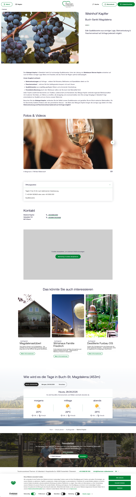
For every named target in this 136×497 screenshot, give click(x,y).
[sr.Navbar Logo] (68, 4)
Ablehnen (119, 488)
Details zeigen (86, 494)
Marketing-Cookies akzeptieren (68, 256)
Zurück (4, 9)
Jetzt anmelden (68, 452)
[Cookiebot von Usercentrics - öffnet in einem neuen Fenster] (13, 494)
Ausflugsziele (70, 429)
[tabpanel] (68, 403)
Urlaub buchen (127, 4)
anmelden (83, 456)
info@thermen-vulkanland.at (103, 471)
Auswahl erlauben (120, 483)
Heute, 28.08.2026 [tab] (31, 384)
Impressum (73, 488)
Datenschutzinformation (35, 488)
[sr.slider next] (113, 142)
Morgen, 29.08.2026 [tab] (48, 384)
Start (51, 429)
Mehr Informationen (27, 353)
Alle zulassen (119, 477)
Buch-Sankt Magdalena (98, 19)
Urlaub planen (59, 429)
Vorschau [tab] (62, 384)
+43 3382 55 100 (84, 471)
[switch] (48, 494)
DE (116, 471)
